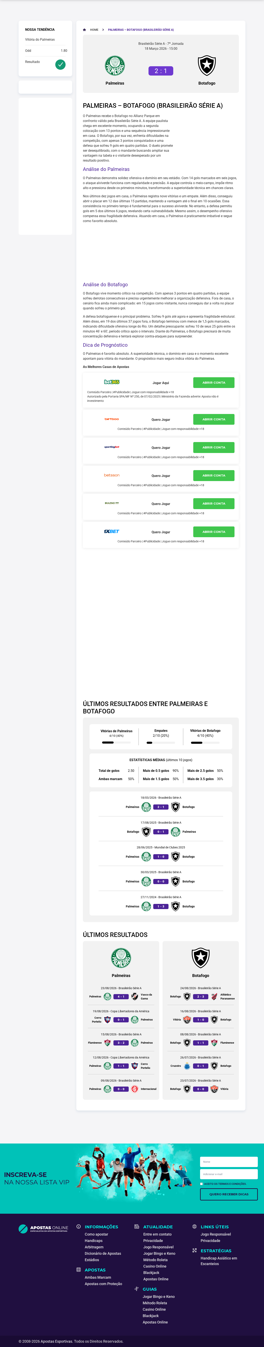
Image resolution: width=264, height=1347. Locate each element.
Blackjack (151, 1272)
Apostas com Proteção (103, 1284)
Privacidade (153, 1240)
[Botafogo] (207, 65)
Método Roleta (155, 1260)
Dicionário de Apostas (103, 1253)
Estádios (92, 1260)
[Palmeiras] (115, 65)
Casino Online (154, 1266)
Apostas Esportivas (56, 1341)
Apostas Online (156, 1279)
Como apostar (96, 1234)
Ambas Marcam (98, 1277)
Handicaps (94, 1240)
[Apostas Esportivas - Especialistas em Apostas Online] (45, 1228)
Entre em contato (157, 1234)
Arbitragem (94, 1247)
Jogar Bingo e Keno (159, 1253)
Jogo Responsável (158, 1247)
